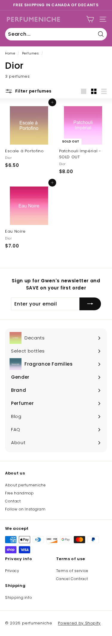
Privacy (12, 570)
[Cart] (90, 19)
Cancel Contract (72, 578)
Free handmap (19, 493)
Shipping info (18, 597)
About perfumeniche (25, 485)
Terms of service (72, 570)
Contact (13, 501)
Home (10, 53)
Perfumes (30, 53)
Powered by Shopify (79, 623)
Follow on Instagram (25, 509)
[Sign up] (90, 304)
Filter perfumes (33, 91)
